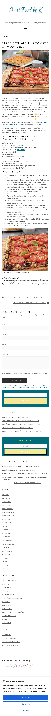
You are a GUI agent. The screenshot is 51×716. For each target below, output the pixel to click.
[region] (25, 696)
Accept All (26, 697)
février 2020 (6, 502)
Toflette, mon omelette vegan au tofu (17, 428)
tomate (26, 284)
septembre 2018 (8, 551)
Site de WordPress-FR (10, 645)
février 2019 (6, 533)
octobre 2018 (7, 547)
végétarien (15, 282)
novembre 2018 (8, 544)
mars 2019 (6, 530)
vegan (9, 282)
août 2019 (6, 519)
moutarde (10, 284)
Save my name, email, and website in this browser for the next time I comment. (26, 373)
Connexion (6, 635)
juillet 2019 (6, 523)
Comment (5, 355)
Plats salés (34, 280)
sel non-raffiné (18, 145)
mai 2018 (5, 561)
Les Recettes (13, 280)
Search (25, 401)
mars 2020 (6, 498)
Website (5, 344)
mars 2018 (6, 569)
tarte (22, 284)
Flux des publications (10, 638)
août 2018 (6, 554)
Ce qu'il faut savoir (9, 580)
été (6, 284)
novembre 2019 (8, 512)
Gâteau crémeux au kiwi (29, 466)
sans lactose (41, 280)
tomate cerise (33, 284)
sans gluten (7, 605)
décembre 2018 (7, 540)
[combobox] (25, 395)
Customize (25, 704)
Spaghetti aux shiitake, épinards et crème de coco (21, 431)
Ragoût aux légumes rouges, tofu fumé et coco (21, 424)
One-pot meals (7, 591)
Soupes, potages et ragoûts (13, 612)
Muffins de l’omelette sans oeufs (15, 417)
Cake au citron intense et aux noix (34, 473)
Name (4, 324)
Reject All (25, 711)
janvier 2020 (6, 505)
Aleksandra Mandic (13, 278)
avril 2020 (5, 495)
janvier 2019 (6, 537)
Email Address (8, 334)
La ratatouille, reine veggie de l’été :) (29, 303)
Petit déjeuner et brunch (24, 280)
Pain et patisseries (8, 595)
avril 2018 (5, 565)
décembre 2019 (7, 509)
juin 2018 (5, 558)
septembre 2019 (8, 516)
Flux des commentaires (11, 642)
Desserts (5, 584)
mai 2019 (5, 526)
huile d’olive (21, 150)
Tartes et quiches (9, 616)
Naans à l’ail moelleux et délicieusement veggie (20, 421)
